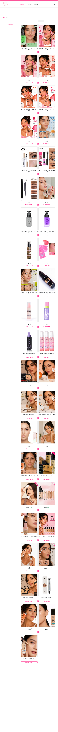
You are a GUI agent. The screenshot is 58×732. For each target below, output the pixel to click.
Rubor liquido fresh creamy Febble (47, 261)
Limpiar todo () (11, 24)
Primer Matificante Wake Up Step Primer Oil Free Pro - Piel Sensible (29, 48)
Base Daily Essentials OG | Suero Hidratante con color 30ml (29, 536)
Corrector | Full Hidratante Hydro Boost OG (29, 628)
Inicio (4, 17)
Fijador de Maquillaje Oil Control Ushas (47, 353)
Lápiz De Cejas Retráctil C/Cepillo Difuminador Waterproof (29, 200)
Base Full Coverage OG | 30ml (46, 475)
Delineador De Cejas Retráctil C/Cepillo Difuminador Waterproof (46, 567)
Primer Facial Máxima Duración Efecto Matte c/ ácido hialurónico (29, 292)
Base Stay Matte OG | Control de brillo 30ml (47, 628)
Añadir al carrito (29, 52)
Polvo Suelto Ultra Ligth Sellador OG (47, 383)
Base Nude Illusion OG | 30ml (29, 506)
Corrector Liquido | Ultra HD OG (47, 597)
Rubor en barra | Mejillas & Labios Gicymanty (47, 48)
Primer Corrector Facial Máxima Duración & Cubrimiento (46, 139)
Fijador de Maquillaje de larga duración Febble (29, 261)
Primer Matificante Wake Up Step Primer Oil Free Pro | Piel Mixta (29, 231)
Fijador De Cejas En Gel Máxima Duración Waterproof (46, 170)
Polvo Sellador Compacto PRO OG (29, 597)
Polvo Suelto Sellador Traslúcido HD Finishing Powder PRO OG (46, 414)
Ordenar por (40, 21)
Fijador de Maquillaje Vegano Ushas (46, 322)
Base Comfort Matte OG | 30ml (29, 658)
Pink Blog (36, 4)
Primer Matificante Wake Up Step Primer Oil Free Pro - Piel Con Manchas (29, 475)
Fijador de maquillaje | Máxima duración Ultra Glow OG (46, 200)
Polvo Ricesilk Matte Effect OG (29, 414)
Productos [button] (22, 4)
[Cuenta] (51, 4)
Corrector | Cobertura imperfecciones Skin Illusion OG (29, 567)
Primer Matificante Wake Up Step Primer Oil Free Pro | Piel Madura (46, 231)
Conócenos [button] (29, 4)
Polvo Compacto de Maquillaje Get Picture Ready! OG (29, 383)
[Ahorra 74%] (46, 565)
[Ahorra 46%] (46, 473)
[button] (49, 4)
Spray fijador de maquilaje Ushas (29, 353)
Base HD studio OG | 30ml (47, 506)
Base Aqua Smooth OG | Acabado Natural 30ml (46, 536)
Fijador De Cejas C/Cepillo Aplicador (29, 170)
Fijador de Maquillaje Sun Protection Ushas (47, 292)
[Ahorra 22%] (46, 504)
